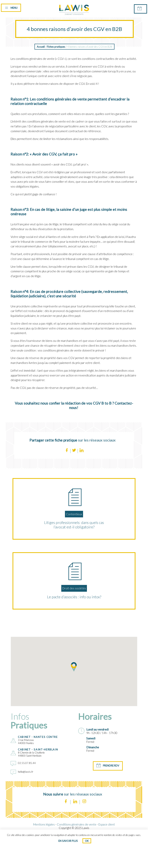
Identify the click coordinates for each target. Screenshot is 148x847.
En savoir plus (68, 840)
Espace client (106, 824)
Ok (87, 840)
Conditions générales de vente (76, 824)
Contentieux (74, 514)
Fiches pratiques (56, 46)
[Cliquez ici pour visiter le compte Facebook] (66, 801)
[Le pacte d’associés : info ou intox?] (74, 571)
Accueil (41, 46)
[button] (74, 667)
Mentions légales (44, 824)
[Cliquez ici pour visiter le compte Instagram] (84, 801)
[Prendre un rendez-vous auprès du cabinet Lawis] (140, 9)
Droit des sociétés (74, 588)
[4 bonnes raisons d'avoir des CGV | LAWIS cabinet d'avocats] (74, 16)
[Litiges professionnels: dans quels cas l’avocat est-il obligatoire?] (74, 497)
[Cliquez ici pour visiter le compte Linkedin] (75, 801)
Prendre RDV (111, 765)
